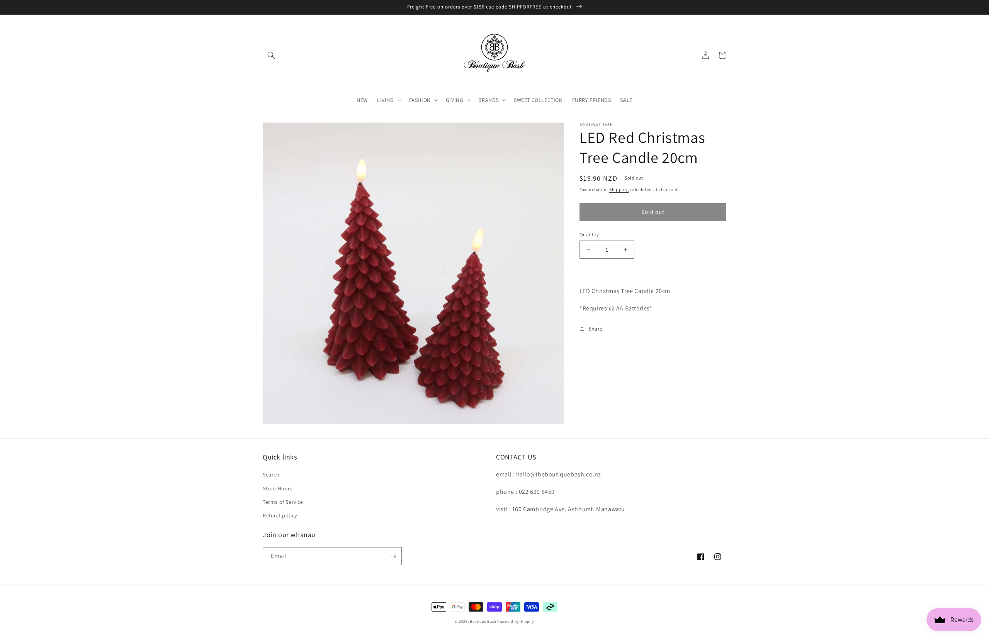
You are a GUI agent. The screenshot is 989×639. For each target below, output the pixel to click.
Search (271, 474)
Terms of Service (283, 501)
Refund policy (280, 515)
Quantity (589, 234)
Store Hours (278, 488)
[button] (271, 55)
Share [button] (595, 328)
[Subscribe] (392, 556)
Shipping (619, 189)
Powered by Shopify (515, 621)
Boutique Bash (483, 621)
